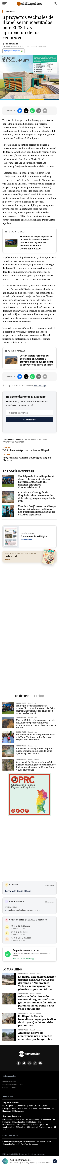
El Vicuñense (46, 1119)
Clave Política (29, 1141)
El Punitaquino (38, 1124)
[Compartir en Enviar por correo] (38, 110)
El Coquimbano (32, 1119)
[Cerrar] (55, 1161)
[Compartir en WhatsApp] (32, 110)
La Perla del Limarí (23, 1124)
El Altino (34, 1108)
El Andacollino (19, 1122)
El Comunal (7, 1119)
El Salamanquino (45, 1127)
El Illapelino (32, 1127)
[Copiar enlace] (45, 110)
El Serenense (19, 1119)
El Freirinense (18, 1111)
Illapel (43, 439)
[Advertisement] (29, 595)
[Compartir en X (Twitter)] (26, 110)
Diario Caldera (34, 1106)
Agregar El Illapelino (12, 51)
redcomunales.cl (9, 1081)
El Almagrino (7, 1106)
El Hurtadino (32, 1122)
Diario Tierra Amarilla (20, 1108)
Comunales (32, 439)
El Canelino (20, 1127)
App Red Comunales (29, 1144)
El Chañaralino (20, 1106)
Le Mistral (41, 1141)
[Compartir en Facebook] (19, 110)
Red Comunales (11, 44)
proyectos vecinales (14, 442)
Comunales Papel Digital (12, 1141)
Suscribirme (29, 419)
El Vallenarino (44, 1108)
